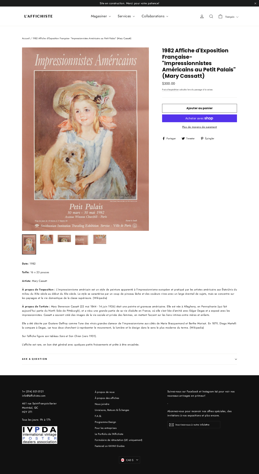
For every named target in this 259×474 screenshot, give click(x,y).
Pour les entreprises (106, 428)
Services (125, 16)
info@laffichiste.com (34, 396)
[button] (232, 17)
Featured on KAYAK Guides (110, 446)
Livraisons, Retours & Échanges (112, 410)
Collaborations (154, 16)
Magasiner (99, 16)
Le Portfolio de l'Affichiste (109, 434)
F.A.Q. (98, 416)
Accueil (26, 38)
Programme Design (105, 422)
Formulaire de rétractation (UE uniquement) (118, 440)
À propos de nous (105, 392)
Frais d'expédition (170, 89)
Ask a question (34, 358)
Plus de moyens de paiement (199, 127)
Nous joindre (102, 404)
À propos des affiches (107, 398)
